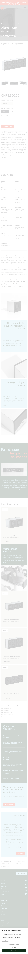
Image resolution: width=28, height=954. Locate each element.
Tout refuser (14, 947)
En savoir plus (5, 940)
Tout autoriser (14, 950)
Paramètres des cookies (14, 944)
